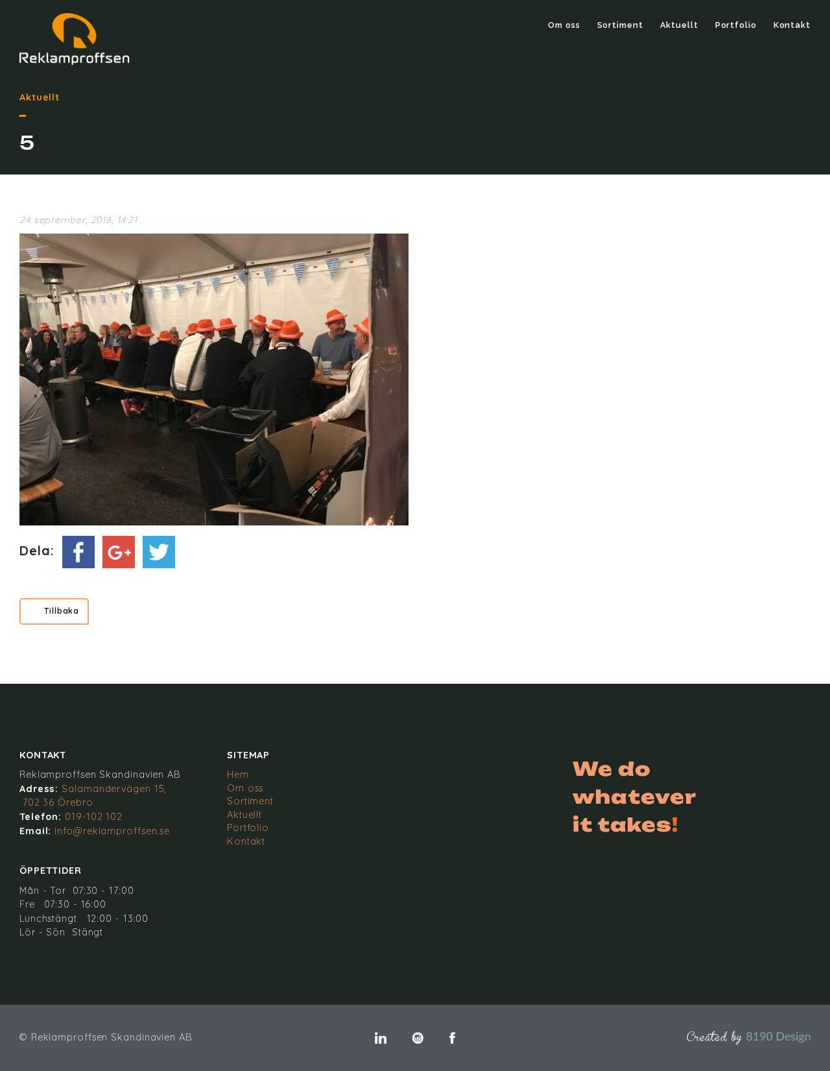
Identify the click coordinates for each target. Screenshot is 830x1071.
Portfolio (736, 25)
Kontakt (792, 25)
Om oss (564, 25)
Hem (238, 774)
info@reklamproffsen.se (112, 831)
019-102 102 (94, 817)
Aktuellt (679, 25)
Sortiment (620, 25)
